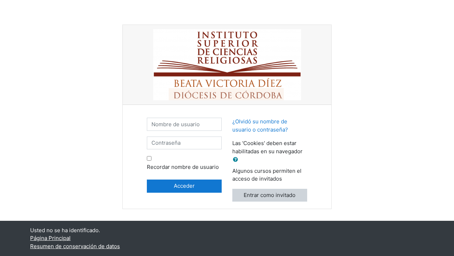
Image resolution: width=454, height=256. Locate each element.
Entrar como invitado (269, 195)
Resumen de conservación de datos (75, 246)
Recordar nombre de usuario (183, 167)
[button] (237, 159)
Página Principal (50, 238)
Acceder (184, 185)
